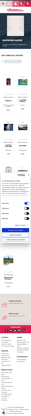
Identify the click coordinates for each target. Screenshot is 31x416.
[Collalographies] (8, 170)
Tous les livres (5, 353)
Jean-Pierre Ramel (8, 275)
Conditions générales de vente (10, 409)
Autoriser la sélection (15, 235)
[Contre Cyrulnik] (8, 126)
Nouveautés (4, 359)
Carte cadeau (20, 352)
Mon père (22, 145)
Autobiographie (23, 150)
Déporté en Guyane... (8, 278)
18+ (2, 363)
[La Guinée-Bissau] (22, 81)
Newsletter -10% (21, 340)
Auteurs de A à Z (5, 361)
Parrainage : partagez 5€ (23, 348)
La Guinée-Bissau (23, 100)
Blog (2, 374)
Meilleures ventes (5, 357)
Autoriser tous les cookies (15, 230)
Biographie (8, 150)
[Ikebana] (8, 81)
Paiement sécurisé (15, 301)
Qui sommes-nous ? (6, 340)
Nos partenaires (21, 361)
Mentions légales (24, 409)
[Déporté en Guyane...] (8, 259)
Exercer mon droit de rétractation (15, 413)
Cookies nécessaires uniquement (15, 239)
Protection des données (15, 411)
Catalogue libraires (6, 365)
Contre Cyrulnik (8, 145)
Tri (2, 61)
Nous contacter (5, 376)
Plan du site (4, 400)
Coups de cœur (5, 355)
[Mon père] (22, 126)
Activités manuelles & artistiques (8, 105)
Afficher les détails (20, 225)
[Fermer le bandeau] (28, 175)
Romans (23, 105)
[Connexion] (15, 5)
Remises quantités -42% (23, 342)
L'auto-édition (5, 342)
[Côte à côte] (22, 170)
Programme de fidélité (22, 350)
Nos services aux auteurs (7, 346)
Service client (14, 313)
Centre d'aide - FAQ (6, 372)
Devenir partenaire (21, 359)
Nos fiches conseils (6, 344)
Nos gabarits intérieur (6, 394)
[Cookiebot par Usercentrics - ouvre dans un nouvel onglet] (18, 175)
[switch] (26, 208)
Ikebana (8, 100)
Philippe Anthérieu (8, 97)
